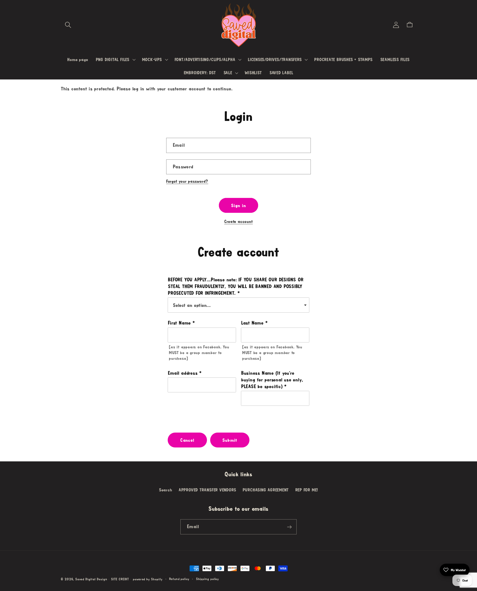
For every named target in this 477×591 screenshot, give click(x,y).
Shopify (156, 579)
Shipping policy (207, 579)
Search (165, 489)
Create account (238, 221)
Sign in (238, 205)
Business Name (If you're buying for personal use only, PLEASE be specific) (272, 379)
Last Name (252, 323)
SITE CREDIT (120, 579)
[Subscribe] (289, 527)
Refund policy (179, 579)
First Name (179, 323)
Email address (183, 373)
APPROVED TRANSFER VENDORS (207, 489)
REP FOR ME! (306, 489)
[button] (68, 25)
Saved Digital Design (91, 579)
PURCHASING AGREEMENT (266, 489)
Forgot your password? (187, 181)
